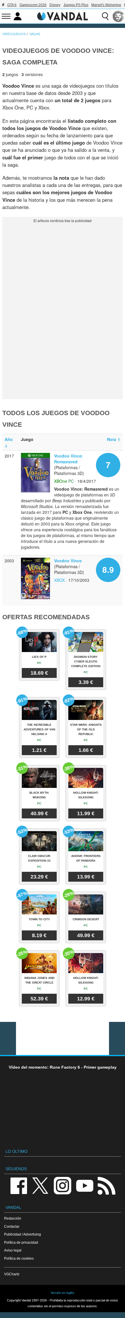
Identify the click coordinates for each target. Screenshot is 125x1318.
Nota (113, 439)
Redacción (12, 1218)
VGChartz (11, 1274)
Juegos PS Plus (75, 5)
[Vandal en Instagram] (62, 1185)
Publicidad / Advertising (22, 1234)
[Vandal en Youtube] (84, 1185)
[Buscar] (105, 16)
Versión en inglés (62, 1292)
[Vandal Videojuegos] (62, 16)
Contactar (11, 1226)
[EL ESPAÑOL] (118, 16)
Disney (54, 5)
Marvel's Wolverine (106, 5)
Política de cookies (19, 1258)
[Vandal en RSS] (106, 1185)
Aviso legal (13, 1250)
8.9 (108, 569)
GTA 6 (12, 5)
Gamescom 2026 (33, 5)
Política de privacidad (21, 1242)
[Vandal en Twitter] (40, 1185)
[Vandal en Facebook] (18, 1185)
